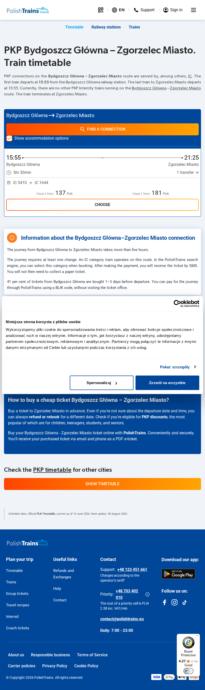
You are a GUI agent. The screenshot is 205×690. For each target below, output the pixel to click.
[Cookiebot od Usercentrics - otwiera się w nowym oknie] (177, 303)
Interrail (12, 616)
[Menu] (193, 10)
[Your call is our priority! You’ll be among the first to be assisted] (148, 594)
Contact (59, 600)
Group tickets (17, 593)
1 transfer (185, 172)
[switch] (189, 671)
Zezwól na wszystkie (167, 383)
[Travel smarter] (100, 10)
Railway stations (106, 27)
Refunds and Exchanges (63, 573)
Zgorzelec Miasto (185, 88)
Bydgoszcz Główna (149, 88)
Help (57, 588)
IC (190, 76)
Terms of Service (92, 655)
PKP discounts (155, 417)
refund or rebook (44, 417)
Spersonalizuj (98, 383)
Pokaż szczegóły (175, 367)
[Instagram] (175, 602)
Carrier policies (21, 666)
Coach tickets (17, 628)
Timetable (74, 27)
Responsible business (50, 655)
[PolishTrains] (28, 542)
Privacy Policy (54, 666)
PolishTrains (135, 433)
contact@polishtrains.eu (122, 619)
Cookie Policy (86, 666)
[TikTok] (185, 602)
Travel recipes (17, 605)
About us (16, 655)
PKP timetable (52, 470)
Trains (134, 27)
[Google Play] (178, 574)
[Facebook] (165, 602)
